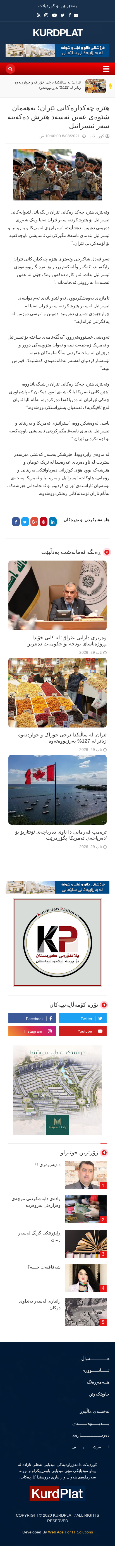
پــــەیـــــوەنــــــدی (90, 1423)
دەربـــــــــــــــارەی (90, 1435)
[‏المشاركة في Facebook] (16, 521)
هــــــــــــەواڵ (95, 1358)
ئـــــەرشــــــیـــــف (90, 1446)
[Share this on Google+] (34, 521)
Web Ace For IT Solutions (70, 1532)
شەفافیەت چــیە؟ (44, 1267)
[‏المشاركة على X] (25, 521)
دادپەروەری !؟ (48, 1164)
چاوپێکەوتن (99, 1394)
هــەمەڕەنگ (98, 1382)
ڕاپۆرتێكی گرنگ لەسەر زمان (39, 1236)
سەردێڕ (111, 86)
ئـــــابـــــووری (95, 1370)
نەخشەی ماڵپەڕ (94, 1411)
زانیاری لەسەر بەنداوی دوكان (40, 1304)
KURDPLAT (58, 33)
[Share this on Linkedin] (53, 521)
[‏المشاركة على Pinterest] (43, 521)
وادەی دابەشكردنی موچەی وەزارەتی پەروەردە (36, 1202)
